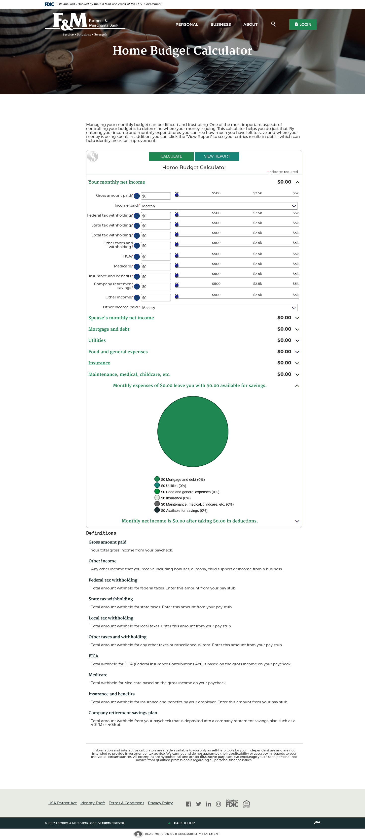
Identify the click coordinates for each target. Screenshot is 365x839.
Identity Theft (92, 803)
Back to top (184, 823)
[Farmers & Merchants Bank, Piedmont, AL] (85, 24)
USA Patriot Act (62, 803)
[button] (194, 182)
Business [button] (221, 25)
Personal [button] (187, 25)
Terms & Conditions (126, 803)
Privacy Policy (160, 803)
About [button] (250, 25)
